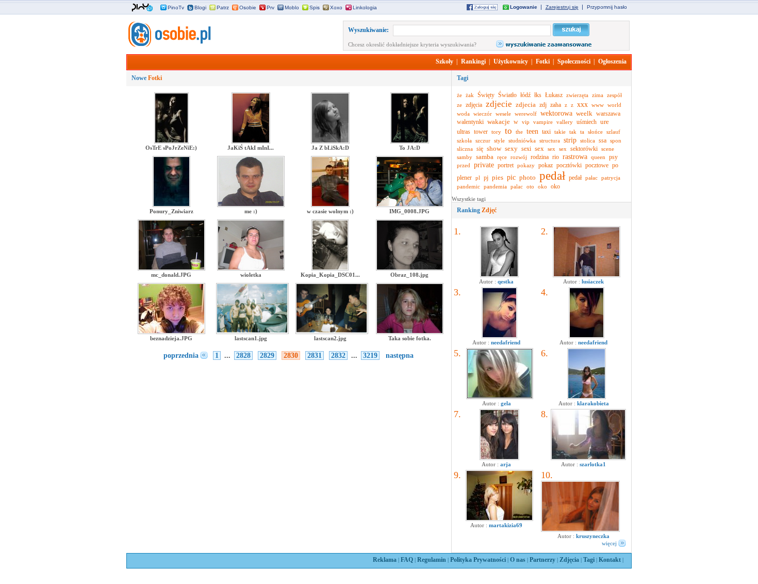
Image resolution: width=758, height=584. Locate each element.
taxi (546, 131)
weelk (584, 113)
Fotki (543, 61)
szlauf (613, 132)
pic (511, 177)
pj (486, 177)
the (519, 132)
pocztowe (596, 165)
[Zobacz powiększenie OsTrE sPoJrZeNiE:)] (171, 141)
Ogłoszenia (612, 61)
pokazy (526, 165)
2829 (267, 355)
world (614, 105)
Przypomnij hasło (607, 7)
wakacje (498, 121)
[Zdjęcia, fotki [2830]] (168, 45)
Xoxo (336, 7)
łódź (525, 95)
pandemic (468, 186)
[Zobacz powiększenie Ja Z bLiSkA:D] (330, 141)
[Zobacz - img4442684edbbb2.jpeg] (586, 397)
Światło (507, 95)
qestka (506, 281)
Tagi (589, 559)
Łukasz (554, 95)
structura (549, 140)
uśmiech (586, 121)
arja (505, 464)
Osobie (247, 7)
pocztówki (569, 165)
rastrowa (575, 157)
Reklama (385, 559)
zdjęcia (474, 104)
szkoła (464, 140)
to (508, 131)
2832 (338, 355)
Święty (486, 95)
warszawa (608, 113)
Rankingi (473, 61)
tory (496, 132)
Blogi (200, 7)
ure (604, 121)
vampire (543, 122)
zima (597, 95)
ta (582, 132)
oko (542, 186)
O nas (517, 559)
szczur (482, 140)
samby (464, 157)
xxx (582, 104)
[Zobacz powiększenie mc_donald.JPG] (171, 268)
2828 (243, 355)
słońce (595, 132)
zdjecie (499, 104)
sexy (511, 148)
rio (555, 157)
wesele (503, 114)
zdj (543, 104)
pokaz (545, 165)
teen (532, 131)
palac (516, 186)
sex (539, 148)
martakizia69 (505, 525)
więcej (609, 543)
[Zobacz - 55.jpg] (580, 530)
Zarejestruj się (562, 7)
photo (527, 177)
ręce (502, 157)
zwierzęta (577, 95)
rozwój (518, 157)
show (494, 148)
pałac (591, 178)
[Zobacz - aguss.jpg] (499, 275)
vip (526, 122)
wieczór (482, 114)
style (499, 140)
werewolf (526, 114)
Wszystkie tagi (469, 199)
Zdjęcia (569, 559)
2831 (314, 355)
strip (570, 140)
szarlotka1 (593, 464)
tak (572, 132)
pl (477, 178)
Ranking (477, 210)
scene (607, 149)
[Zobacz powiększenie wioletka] (251, 268)
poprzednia (181, 355)
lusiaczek (593, 281)
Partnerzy (542, 559)
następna (400, 355)
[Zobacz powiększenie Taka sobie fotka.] (409, 332)
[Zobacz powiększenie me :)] (251, 205)
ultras (463, 131)
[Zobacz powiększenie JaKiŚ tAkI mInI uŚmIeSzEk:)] (251, 141)
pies (497, 177)
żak (470, 95)
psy (613, 157)
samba (484, 157)
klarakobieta (593, 403)
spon (615, 140)
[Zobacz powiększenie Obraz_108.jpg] (409, 268)
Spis (314, 7)
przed (463, 165)
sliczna (465, 149)
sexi (526, 148)
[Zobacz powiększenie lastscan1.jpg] (252, 332)
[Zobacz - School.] (588, 458)
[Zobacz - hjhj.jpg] (499, 458)
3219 (370, 355)
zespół (614, 95)
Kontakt (610, 559)
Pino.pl (142, 8)
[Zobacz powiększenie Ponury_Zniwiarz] (171, 205)
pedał (552, 175)
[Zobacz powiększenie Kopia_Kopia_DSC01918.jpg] (330, 268)
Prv (270, 7)
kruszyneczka (592, 536)
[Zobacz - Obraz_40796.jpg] (499, 519)
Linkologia (365, 7)
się (479, 148)
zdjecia (526, 104)
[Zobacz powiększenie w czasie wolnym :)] (330, 205)
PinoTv (176, 7)
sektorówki (584, 148)
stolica (587, 140)
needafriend (505, 342)
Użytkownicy (510, 61)
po (615, 165)
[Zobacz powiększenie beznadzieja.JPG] (171, 332)
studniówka (522, 140)
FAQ (407, 559)
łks (537, 95)
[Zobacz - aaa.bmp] (499, 397)
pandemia (495, 186)
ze (459, 105)
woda (463, 114)
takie (560, 132)
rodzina (540, 157)
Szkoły (444, 61)
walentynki (470, 121)
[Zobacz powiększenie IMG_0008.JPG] (409, 205)
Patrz (223, 7)
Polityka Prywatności (478, 559)
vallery (564, 122)
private (484, 165)
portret (506, 165)
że (459, 95)
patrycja (610, 178)
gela (506, 403)
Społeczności (573, 61)
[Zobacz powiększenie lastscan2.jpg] (331, 332)
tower (481, 131)
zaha (555, 104)
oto (530, 186)
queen (598, 157)
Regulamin (431, 559)
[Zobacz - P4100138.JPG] (586, 275)
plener (464, 177)
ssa (602, 140)
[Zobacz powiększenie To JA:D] (409, 141)
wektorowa (556, 113)
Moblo (292, 7)
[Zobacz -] (499, 336)
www (597, 105)
